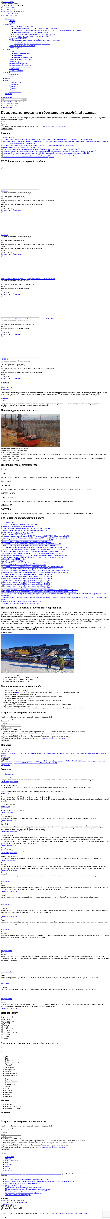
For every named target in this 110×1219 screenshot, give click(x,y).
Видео (11, 76)
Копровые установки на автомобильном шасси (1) (55, 145)
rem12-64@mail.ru (7, 7)
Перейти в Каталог (8, 137)
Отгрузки (12, 88)
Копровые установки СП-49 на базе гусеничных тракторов (35, 28)
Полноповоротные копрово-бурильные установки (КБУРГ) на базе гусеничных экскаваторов (48, 30)
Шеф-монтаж (14, 69)
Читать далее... (8, 633)
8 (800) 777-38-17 (7, 11)
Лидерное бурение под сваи (19, 67)
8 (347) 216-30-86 (7, 15)
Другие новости (15, 82)
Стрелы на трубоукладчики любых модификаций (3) (58, 155)
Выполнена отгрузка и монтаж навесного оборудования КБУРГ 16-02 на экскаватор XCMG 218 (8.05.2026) (53, 762)
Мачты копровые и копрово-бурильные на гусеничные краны (32, 34)
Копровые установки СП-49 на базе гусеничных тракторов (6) (69, 139)
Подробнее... (5, 757)
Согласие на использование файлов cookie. (72, 1213)
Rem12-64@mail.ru (7, 1204)
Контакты (8, 94)
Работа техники (15, 92)
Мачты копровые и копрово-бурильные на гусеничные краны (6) (72, 151)
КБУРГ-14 (4, 191)
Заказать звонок (6, 97)
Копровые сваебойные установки (21, 26)
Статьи (12, 23)
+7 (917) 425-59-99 (7, 13)
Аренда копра (14, 61)
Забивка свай (14, 51)
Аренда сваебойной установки (20, 59)
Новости (8, 80)
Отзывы (12, 21)
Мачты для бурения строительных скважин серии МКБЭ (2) (67, 153)
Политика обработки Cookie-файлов (47, 1174)
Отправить (5, 740)
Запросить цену (6, 210)
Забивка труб (18, 55)
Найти (24, 99)
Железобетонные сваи (22, 53)
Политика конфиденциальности (22, 1174)
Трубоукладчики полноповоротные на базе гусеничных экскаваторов (35, 40)
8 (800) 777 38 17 (21, 692)
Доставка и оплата (16, 71)
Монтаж (12, 86)
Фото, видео (5, 793)
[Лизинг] (55, 398)
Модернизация (14, 84)
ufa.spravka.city (6, 951)
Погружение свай (11, 1160)
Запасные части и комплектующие (22, 46)
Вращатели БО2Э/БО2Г (18, 38)
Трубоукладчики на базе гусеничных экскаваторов (32, 42)
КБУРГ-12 (4, 359)
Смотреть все (9, 522)
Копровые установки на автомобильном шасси (31, 32)
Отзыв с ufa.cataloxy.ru (9, 870)
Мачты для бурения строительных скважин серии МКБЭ (30, 36)
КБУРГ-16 (4, 235)
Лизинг (8, 78)
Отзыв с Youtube (7, 812)
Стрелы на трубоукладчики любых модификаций (32, 44)
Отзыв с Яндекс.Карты (9, 782)
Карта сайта (5, 1174)
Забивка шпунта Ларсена (23, 57)
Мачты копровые (15, 48)
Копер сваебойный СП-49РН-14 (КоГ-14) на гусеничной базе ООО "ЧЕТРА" (29, 319)
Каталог (8, 25)
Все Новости (5, 749)
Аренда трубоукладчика (18, 63)
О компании (9, 19)
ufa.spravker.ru (6, 881)
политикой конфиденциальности (53, 126)
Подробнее (17, 210)
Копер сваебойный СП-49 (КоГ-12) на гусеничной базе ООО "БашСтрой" (28, 279)
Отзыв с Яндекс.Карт (9, 820)
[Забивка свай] (55, 387)
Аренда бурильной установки (20, 65)
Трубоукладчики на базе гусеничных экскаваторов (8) (60, 149)
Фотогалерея (14, 74)
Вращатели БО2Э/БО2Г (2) (30, 147)
